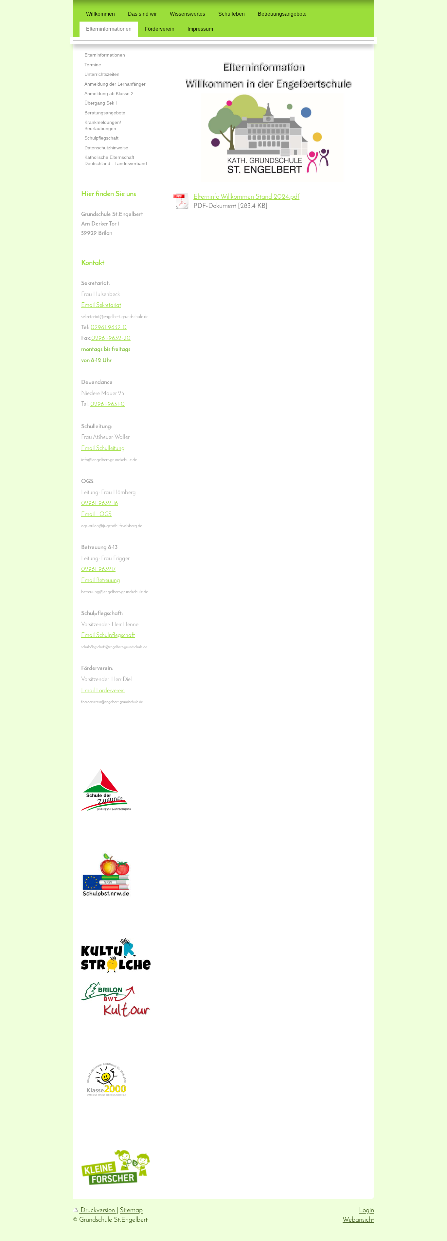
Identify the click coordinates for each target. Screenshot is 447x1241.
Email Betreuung (100, 581)
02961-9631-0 (107, 404)
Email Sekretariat (101, 305)
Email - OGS (96, 514)
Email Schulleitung (103, 448)
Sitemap (131, 1210)
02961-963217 (98, 569)
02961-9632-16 (99, 503)
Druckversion (97, 1210)
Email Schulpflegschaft (108, 635)
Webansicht (358, 1219)
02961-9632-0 (109, 328)
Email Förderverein (103, 691)
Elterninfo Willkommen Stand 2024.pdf (246, 196)
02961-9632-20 (111, 338)
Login (366, 1210)
